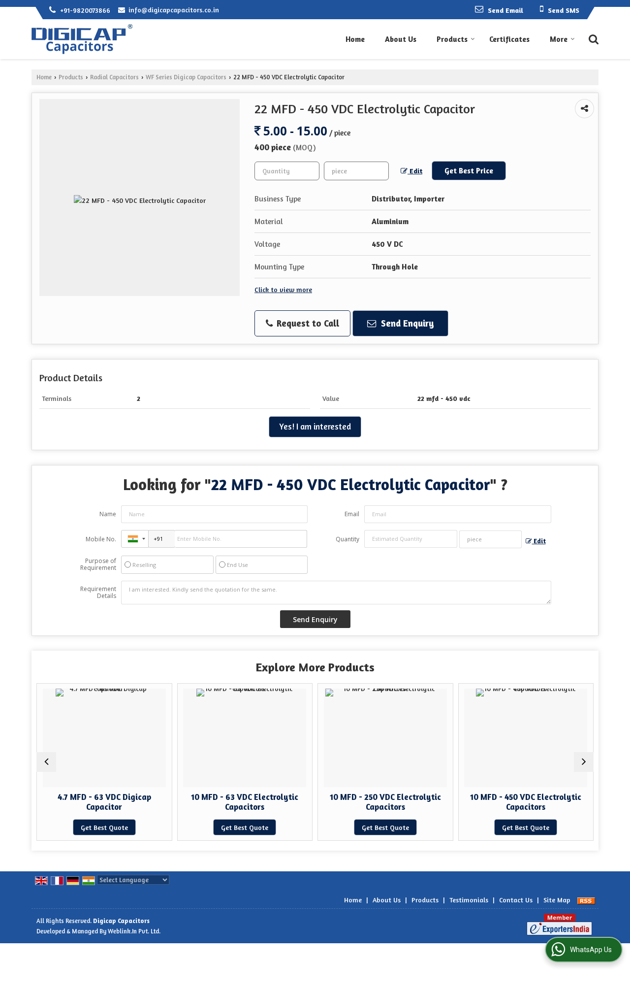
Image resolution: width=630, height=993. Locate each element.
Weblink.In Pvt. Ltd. (134, 931)
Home (355, 39)
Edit (415, 170)
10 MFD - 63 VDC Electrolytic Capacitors (244, 802)
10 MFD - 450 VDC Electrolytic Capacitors (525, 802)
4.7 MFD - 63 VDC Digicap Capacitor (104, 802)
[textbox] (356, 171)
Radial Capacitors (114, 77)
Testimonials (468, 899)
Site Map (556, 899)
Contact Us (516, 899)
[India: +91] (135, 539)
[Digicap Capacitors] (82, 39)
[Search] (592, 38)
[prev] (46, 762)
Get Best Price (468, 170)
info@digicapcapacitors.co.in (173, 9)
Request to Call (306, 323)
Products (452, 39)
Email (352, 514)
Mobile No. (101, 539)
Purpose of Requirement (98, 564)
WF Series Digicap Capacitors (186, 77)
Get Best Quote (104, 827)
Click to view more (283, 289)
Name (107, 514)
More (558, 39)
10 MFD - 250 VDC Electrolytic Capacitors (385, 802)
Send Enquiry (406, 323)
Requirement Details (98, 592)
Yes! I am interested (315, 426)
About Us (400, 39)
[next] (584, 762)
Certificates (509, 39)
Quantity (347, 539)
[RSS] (586, 899)
